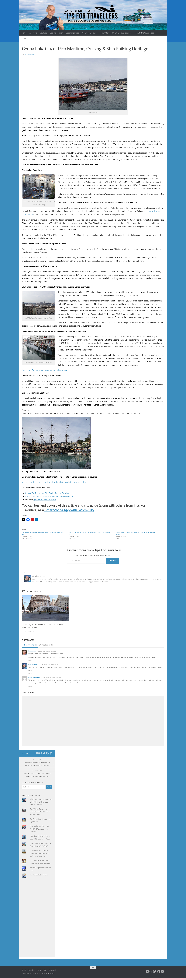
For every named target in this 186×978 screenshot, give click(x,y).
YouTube (43, 33)
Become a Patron (56, 33)
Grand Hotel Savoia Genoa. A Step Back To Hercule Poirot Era (51, 496)
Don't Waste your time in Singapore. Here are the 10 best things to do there (39, 853)
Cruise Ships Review (34, 677)
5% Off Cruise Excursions (121, 33)
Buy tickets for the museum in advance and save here (44, 370)
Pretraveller (32, 651)
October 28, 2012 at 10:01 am (47, 651)
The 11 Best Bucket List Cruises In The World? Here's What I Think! (40, 812)
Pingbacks (47, 645)
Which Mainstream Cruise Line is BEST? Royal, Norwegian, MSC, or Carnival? (41, 802)
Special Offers (104, 33)
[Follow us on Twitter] (44, 753)
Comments (31, 645)
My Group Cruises (89, 33)
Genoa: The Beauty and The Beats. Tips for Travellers (47, 493)
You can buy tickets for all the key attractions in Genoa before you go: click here (55, 482)
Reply (30, 660)
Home (24, 33)
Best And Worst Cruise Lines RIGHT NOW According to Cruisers (40, 829)
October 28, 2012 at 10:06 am (50, 665)
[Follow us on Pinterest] (51, 753)
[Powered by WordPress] (30, 973)
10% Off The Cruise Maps (144, 33)
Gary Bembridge (30, 55)
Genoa (25, 39)
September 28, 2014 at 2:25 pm (52, 677)
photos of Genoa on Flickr (45, 499)
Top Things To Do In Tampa (39, 875)
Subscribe (112, 561)
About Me (33, 33)
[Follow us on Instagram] (40, 753)
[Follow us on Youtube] (37, 753)
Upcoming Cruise (72, 33)
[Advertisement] (37, 922)
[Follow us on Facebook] (47, 753)
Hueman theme (49, 973)
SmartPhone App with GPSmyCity (69, 510)
